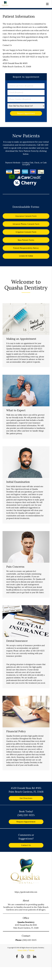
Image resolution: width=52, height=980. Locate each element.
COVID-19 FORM (26, 256)
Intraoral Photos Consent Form (26, 224)
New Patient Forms (26, 240)
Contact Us (26, 845)
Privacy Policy (22, 950)
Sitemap (31, 950)
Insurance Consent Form (25, 216)
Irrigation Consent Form (26, 232)
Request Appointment (26, 822)
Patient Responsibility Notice (26, 248)
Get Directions (26, 798)
